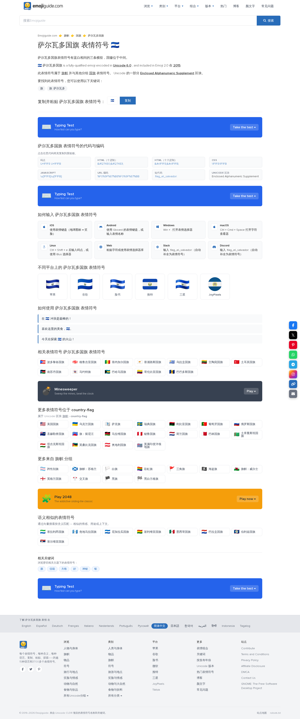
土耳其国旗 (244, 362)
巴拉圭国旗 (212, 532)
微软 (155, 666)
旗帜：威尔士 (246, 469)
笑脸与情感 (71, 678)
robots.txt (275, 713)
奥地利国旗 (115, 445)
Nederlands (106, 626)
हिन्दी (214, 626)
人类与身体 (115, 648)
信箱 (52, 569)
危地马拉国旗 (84, 532)
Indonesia (228, 626)
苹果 (155, 648)
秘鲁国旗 (146, 434)
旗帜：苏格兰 (84, 469)
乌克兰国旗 (83, 424)
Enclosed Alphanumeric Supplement (235, 176)
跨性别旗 (49, 469)
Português (126, 626)
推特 (155, 672)
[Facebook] (22, 669)
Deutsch (57, 626)
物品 (66, 660)
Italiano (89, 626)
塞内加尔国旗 (117, 362)
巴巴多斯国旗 (181, 372)
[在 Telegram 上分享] (293, 364)
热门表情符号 (205, 672)
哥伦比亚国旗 (149, 372)
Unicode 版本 (205, 666)
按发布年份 (204, 660)
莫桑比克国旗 (84, 445)
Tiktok (156, 689)
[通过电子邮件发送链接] (293, 394)
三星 (155, 678)
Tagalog (245, 626)
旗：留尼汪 (83, 434)
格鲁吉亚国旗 (84, 362)
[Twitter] (31, 669)
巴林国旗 (210, 434)
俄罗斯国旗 (244, 424)
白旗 (111, 469)
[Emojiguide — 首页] (23, 645)
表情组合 (202, 648)
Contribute (248, 648)
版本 (209, 6)
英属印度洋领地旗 (149, 445)
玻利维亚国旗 (149, 532)
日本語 (175, 626)
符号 (66, 666)
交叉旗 (80, 479)
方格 (64, 569)
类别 (163, 6)
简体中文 (159, 626)
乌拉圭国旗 (180, 362)
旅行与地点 (71, 672)
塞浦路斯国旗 (149, 362)
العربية (202, 626)
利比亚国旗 (180, 424)
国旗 (78, 35)
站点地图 (262, 713)
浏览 (148, 6)
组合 (194, 6)
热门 (223, 6)
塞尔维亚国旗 (52, 541)
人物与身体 (71, 648)
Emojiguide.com (47, 35)
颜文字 (250, 6)
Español (41, 626)
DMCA (245, 672)
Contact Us (248, 678)
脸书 (155, 660)
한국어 (188, 626)
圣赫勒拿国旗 (52, 434)
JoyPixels (158, 684)
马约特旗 (81, 372)
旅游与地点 (115, 672)
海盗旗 (209, 469)
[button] (64, 162)
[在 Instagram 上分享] (293, 374)
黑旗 (111, 479)
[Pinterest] (39, 669)
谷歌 (155, 654)
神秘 (85, 569)
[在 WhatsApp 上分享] (293, 355)
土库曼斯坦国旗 (246, 434)
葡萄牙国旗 (212, 424)
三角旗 (177, 469)
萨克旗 (112, 424)
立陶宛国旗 (212, 362)
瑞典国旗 (146, 424)
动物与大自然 (116, 684)
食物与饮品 (71, 689)
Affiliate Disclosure (253, 666)
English (26, 626)
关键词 (201, 654)
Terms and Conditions (255, 654)
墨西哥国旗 (180, 532)
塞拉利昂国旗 (52, 532)
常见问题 (267, 6)
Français (73, 626)
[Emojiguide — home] (43, 6)
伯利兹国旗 (244, 532)
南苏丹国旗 (50, 372)
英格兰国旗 (50, 479)
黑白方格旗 (147, 479)
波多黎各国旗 (52, 362)
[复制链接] (293, 384)
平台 (178, 6)
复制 (128, 100)
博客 (236, 6)
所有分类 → (115, 695)
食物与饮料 (115, 689)
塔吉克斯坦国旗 (52, 445)
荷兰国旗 (178, 434)
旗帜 (66, 35)
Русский (143, 626)
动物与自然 (71, 684)
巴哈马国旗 (115, 372)
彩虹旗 (145, 469)
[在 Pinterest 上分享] (293, 345)
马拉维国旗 (115, 434)
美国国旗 (49, 424)
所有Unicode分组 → (76, 695)
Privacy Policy (250, 660)
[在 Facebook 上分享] (293, 325)
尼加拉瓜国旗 (117, 532)
